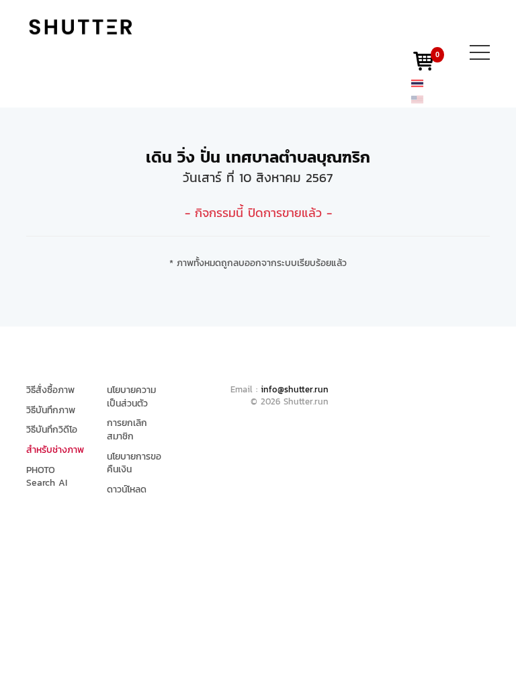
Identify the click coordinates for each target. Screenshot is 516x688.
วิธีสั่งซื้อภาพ (50, 390)
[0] (423, 64)
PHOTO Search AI (46, 477)
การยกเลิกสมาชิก (127, 430)
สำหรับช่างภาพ (55, 450)
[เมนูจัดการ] (480, 55)
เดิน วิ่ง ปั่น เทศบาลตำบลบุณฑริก (258, 157)
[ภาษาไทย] (417, 82)
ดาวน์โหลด (126, 490)
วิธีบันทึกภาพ (50, 410)
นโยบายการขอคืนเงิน (134, 463)
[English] (417, 98)
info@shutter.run (295, 389)
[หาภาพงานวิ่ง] (80, 26)
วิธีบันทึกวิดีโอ (51, 430)
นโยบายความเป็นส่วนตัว (131, 397)
